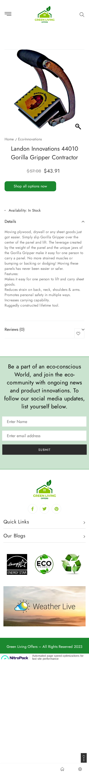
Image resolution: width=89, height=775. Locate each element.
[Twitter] (44, 509)
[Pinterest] (56, 509)
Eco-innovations (30, 139)
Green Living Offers (22, 646)
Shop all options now (30, 186)
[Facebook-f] (32, 509)
